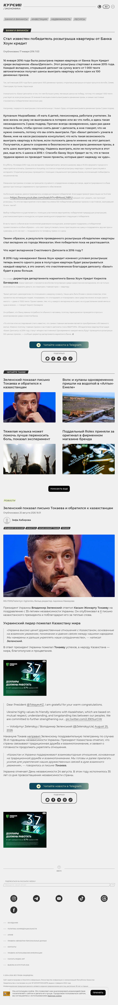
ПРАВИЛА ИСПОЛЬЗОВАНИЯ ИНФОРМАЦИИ (25, 953)
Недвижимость (61, 19)
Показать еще (59, 488)
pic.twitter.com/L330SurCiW (84, 719)
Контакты (12, 947)
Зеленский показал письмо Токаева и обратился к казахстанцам (26, 383)
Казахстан (31, 528)
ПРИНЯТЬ (98, 992)
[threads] (104, 898)
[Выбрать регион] (99, 7)
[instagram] (13, 898)
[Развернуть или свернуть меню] (113, 7)
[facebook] (13, 910)
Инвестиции (39, 19)
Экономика (12, 8)
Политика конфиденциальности (22, 929)
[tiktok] (81, 898)
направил (34, 736)
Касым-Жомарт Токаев (49, 528)
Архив (10, 935)
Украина (65, 528)
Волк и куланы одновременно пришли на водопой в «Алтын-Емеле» (88, 383)
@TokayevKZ (35, 704)
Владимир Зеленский (14, 528)
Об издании (13, 923)
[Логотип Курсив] (12, 5)
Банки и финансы (16, 19)
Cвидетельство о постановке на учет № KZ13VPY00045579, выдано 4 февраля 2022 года (37, 983)
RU (106, 6)
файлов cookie (55, 996)
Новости (9, 500)
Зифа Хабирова (21, 520)
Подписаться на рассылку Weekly (20, 881)
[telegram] (36, 898)
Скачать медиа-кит (16, 959)
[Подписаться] (113, 884)
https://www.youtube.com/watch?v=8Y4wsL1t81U (41, 197)
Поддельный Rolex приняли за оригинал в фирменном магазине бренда (88, 435)
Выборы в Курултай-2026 (18, 965)
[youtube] (59, 898)
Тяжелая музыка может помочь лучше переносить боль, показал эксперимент (26, 435)
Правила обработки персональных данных (27, 941)
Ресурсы (79, 19)
